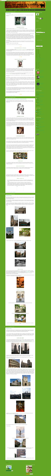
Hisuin (40, 13)
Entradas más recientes (9, 461)
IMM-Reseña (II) (8, 13)
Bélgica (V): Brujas (9, 195)
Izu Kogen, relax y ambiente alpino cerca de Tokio (40, 122)
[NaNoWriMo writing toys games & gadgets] (15, 470)
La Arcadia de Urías (39, 124)
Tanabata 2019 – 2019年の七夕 (39, 127)
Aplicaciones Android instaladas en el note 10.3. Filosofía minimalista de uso (41, 77)
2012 (37, 51)
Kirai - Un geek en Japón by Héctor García (40, 119)
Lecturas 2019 (38, 109)
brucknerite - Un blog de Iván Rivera (40, 101)
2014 (37, 49)
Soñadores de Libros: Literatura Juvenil (40, 70)
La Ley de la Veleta (39, 111)
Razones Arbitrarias (39, 113)
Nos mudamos (38, 80)
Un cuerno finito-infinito (39, 99)
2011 (37, 52)
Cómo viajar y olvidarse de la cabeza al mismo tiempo (40, 114)
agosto (38, 62)
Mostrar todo (44, 106)
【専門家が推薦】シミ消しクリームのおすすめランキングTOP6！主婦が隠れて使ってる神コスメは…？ (40, 130)
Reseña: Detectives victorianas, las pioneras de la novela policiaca (41, 83)
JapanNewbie (38, 129)
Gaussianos (38, 98)
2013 (37, 50)
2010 (37, 53)
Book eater (38, 82)
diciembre (38, 54)
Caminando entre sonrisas (39, 109)
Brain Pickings (38, 103)
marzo (38, 65)
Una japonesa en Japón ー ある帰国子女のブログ (40, 126)
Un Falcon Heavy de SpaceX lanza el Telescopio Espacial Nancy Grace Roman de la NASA (40, 93)
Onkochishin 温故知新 (39, 119)
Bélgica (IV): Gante (9, 328)
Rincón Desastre (38, 80)
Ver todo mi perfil (41, 14)
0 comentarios (14, 95)
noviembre (38, 55)
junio (38, 64)
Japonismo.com (38, 121)
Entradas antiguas (32, 461)
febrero (38, 66)
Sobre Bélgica (27, 271)
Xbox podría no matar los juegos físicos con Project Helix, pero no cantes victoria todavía (40, 96)
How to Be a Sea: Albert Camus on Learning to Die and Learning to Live (40, 104)
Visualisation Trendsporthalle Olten (40, 87)
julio (37, 63)
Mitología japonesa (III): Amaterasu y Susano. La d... (41, 59)
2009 (37, 67)
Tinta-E (37, 75)
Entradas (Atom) (10, 462)
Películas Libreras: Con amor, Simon (41, 72)
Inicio (21, 461)
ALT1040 (38, 95)
